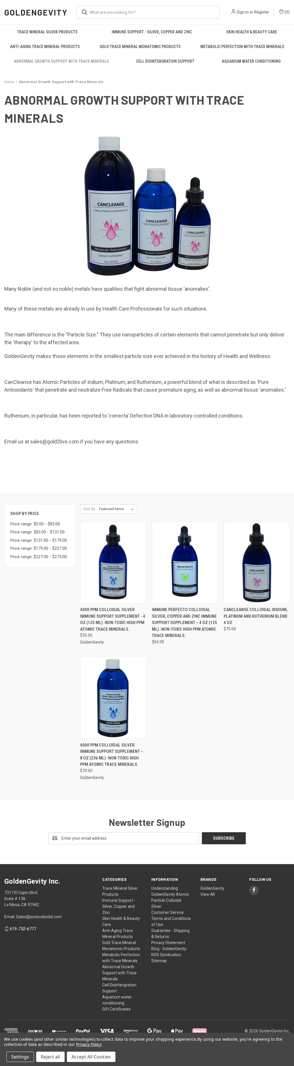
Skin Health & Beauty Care (251, 32)
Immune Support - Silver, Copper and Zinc (152, 32)
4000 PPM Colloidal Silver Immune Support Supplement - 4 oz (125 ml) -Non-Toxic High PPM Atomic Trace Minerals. (112, 619)
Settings (20, 1057)
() (287, 12)
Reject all (50, 1057)
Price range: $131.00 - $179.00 (38, 540)
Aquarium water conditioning (251, 61)
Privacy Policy (88, 1044)
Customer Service (167, 912)
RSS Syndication (166, 954)
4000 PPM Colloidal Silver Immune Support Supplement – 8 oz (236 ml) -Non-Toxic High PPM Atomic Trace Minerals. (111, 754)
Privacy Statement (168, 942)
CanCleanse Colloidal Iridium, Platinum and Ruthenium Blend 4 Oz (256, 616)
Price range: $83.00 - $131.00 (37, 532)
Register (261, 12)
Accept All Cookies (91, 1057)
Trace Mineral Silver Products (47, 32)
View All (207, 894)
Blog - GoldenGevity (168, 948)
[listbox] (117, 509)
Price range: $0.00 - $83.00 (35, 524)
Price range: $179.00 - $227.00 (38, 548)
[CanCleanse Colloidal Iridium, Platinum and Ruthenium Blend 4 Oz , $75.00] (256, 562)
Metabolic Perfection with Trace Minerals (242, 46)
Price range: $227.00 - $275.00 (38, 556)
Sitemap (159, 960)
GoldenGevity (212, 888)
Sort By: (89, 509)
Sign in (243, 12)
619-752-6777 (23, 928)
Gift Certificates (116, 1009)
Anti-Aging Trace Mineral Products (45, 46)
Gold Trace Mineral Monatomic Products (140, 46)
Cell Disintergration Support (165, 61)
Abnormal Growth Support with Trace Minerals (61, 61)
